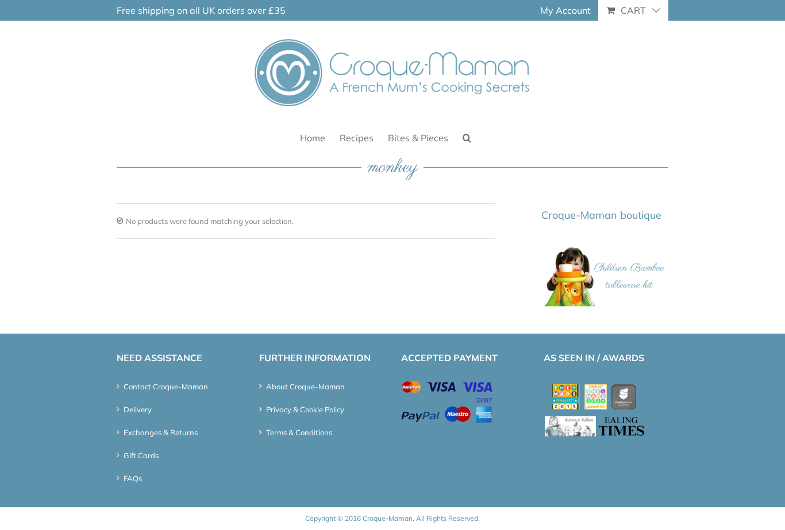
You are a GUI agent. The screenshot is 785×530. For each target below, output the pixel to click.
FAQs (133, 478)
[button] (467, 137)
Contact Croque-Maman (166, 386)
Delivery (138, 409)
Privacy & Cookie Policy (305, 409)
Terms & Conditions (299, 432)
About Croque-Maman (305, 386)
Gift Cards (141, 455)
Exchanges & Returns (161, 432)
